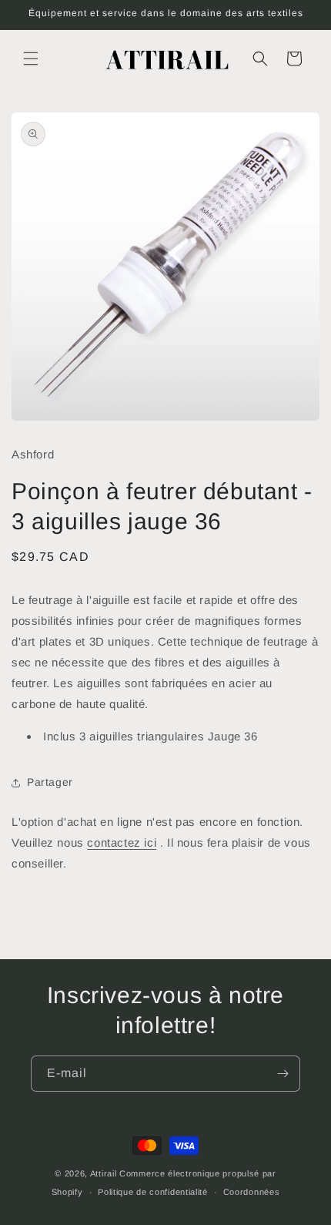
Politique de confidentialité (153, 1191)
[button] (31, 59)
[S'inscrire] (282, 1074)
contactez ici (121, 842)
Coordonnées (251, 1191)
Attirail (103, 1173)
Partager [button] (50, 782)
